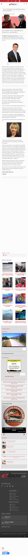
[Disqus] (14, 197)
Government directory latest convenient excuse (14, 386)
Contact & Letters (15, 512)
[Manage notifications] (3, 548)
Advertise (13, 510)
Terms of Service (15, 515)
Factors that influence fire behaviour (14, 394)
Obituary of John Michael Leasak (14, 398)
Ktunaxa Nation (14, 504)
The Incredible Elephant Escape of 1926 (14, 390)
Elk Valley (13, 502)
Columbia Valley (15, 501)
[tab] (14, 255)
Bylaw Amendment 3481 (14, 377)
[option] (14, 341)
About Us (13, 509)
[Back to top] (25, 553)
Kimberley (13, 499)
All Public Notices (9, 381)
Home (4, 9)
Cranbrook (13, 498)
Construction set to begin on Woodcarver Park (14, 402)
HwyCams (6, 329)
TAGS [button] (5, 255)
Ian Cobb (7, 253)
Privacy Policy (14, 513)
